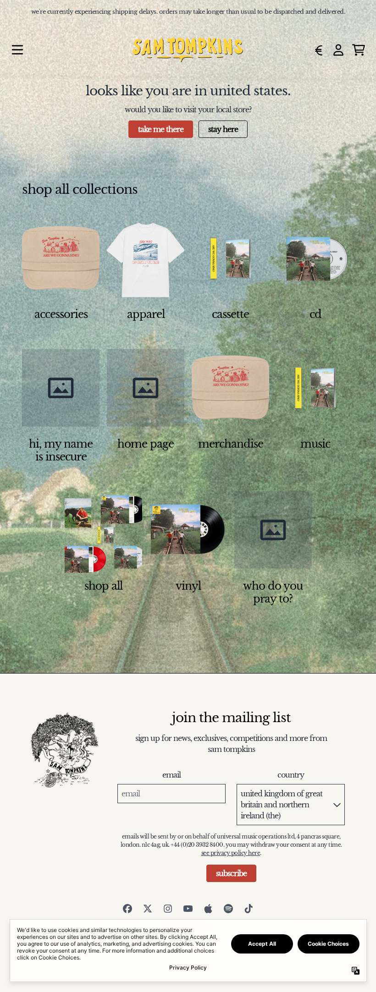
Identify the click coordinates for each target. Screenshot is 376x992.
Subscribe (231, 873)
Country (290, 774)
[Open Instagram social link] (168, 909)
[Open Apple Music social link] (208, 909)
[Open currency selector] (318, 50)
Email (171, 774)
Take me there (160, 129)
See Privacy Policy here (230, 853)
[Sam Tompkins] (188, 50)
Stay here (223, 129)
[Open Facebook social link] (127, 909)
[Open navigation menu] (17, 50)
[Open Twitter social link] (148, 909)
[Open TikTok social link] (248, 909)
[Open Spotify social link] (228, 909)
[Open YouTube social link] (188, 909)
